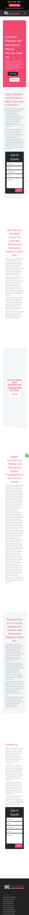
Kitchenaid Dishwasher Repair (10, 911)
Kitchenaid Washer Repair (9, 913)
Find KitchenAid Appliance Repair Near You (15, 8)
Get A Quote (12, 73)
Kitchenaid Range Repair (8, 907)
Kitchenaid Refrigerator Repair (10, 897)
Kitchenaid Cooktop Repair (9, 909)
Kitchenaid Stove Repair (8, 905)
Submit (19, 190)
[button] (27, 455)
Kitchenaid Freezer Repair (9, 899)
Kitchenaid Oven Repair (8, 901)
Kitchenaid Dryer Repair (8, 903)
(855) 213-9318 (15, 5)
